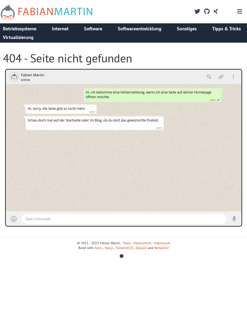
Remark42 (161, 248)
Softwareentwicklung (139, 29)
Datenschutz (142, 243)
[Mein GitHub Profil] (207, 11)
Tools (127, 243)
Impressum (162, 243)
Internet (60, 29)
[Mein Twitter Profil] (197, 11)
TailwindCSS (125, 248)
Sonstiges (187, 29)
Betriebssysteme (19, 29)
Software (93, 29)
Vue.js (109, 248)
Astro (99, 248)
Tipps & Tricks (226, 29)
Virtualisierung (18, 37)
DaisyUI (142, 248)
